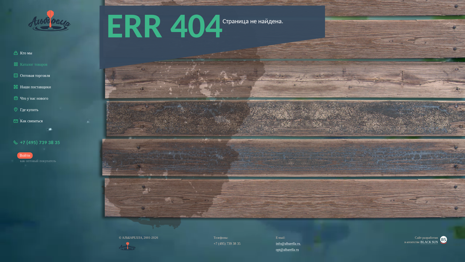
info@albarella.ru (288, 244)
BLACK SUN (429, 242)
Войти (25, 155)
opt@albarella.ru (287, 250)
